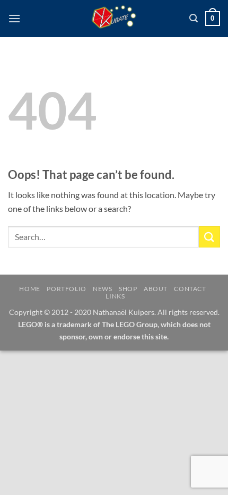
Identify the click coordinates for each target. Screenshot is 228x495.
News (102, 289)
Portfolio (66, 289)
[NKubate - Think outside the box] (114, 18)
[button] (14, 18)
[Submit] (209, 236)
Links (115, 296)
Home (29, 289)
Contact (190, 289)
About (156, 289)
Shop (128, 289)
